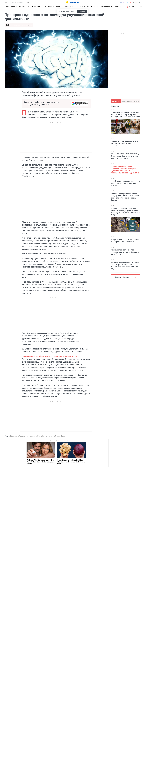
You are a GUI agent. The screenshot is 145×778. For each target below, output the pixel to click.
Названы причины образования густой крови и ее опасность (49, 356)
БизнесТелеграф (85, 7)
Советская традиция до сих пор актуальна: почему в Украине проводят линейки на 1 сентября (125, 114)
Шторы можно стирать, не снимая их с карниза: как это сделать (125, 241)
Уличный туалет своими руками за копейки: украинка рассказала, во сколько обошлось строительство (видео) (125, 265)
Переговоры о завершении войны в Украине (23, 7)
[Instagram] (136, 2)
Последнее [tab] (115, 101)
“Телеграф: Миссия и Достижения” (109, 7)
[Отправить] (28, 2)
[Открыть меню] (6, 2)
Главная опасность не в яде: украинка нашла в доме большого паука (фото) (125, 252)
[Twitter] (133, 2)
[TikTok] (139, 2)
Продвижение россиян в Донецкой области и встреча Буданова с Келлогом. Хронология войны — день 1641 (125, 169)
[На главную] (72, 2)
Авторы (132, 7)
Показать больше (122, 277)
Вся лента (115, 106)
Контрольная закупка (53, 7)
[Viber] (124, 2)
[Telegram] (127, 2)
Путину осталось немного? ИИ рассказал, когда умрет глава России (124, 143)
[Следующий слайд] (142, 7)
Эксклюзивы (70, 7)
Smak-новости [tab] (127, 101)
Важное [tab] (136, 101)
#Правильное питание (26, 436)
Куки (71, 11)
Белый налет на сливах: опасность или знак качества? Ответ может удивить (125, 183)
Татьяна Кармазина (15, 25)
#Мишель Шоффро (60, 436)
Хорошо (82, 11)
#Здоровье (13, 436)
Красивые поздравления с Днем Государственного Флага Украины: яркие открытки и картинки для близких (125, 197)
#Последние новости (44, 436)
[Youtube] (130, 2)
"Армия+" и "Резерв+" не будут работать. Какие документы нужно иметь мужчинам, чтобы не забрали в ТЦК (125, 211)
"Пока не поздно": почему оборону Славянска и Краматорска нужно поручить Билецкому (125, 156)
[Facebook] (121, 2)
